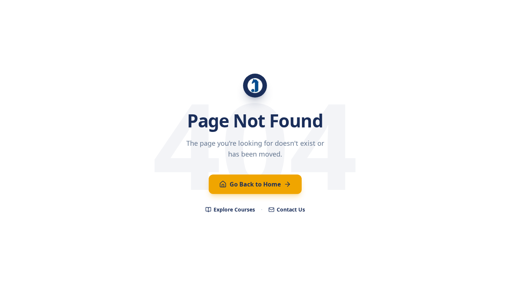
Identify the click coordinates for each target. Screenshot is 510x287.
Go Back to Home (255, 184)
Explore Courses (234, 209)
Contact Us (291, 209)
